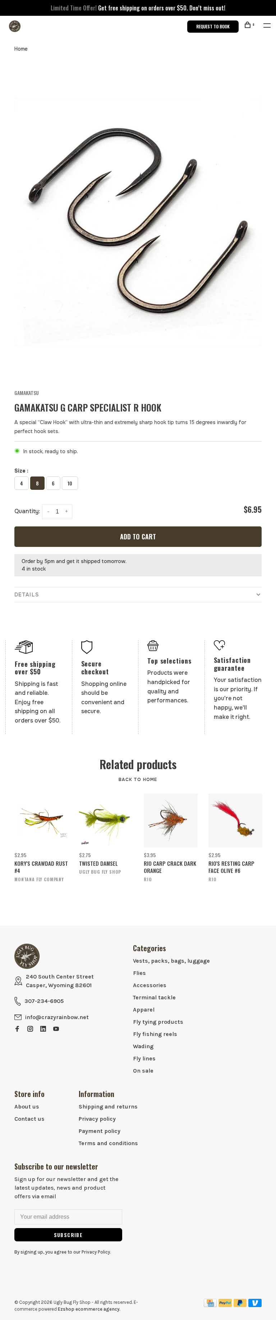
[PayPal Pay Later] (240, 1305)
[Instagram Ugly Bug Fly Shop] (30, 1029)
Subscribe (68, 1234)
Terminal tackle (154, 997)
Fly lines (144, 1058)
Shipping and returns (108, 1106)
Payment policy (99, 1131)
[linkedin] (43, 1029)
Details (26, 594)
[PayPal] (225, 1305)
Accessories (149, 985)
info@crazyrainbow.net (57, 1017)
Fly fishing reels (155, 1034)
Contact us (29, 1118)
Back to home (138, 779)
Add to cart (138, 536)
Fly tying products (158, 1021)
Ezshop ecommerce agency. (89, 1309)
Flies (139, 973)
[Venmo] (255, 1305)
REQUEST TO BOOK (213, 26)
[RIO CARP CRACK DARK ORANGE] (171, 820)
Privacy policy (97, 1118)
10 (70, 483)
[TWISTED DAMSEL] (106, 820)
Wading (143, 1046)
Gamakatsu (26, 392)
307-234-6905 (44, 1001)
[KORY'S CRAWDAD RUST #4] (41, 820)
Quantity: (27, 511)
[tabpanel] (138, 221)
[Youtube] (56, 1029)
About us (26, 1106)
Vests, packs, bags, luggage (171, 960)
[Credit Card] (210, 1305)
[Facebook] (17, 1029)
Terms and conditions (108, 1143)
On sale (143, 1070)
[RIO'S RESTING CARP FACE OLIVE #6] (235, 820)
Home (21, 49)
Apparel (144, 1009)
